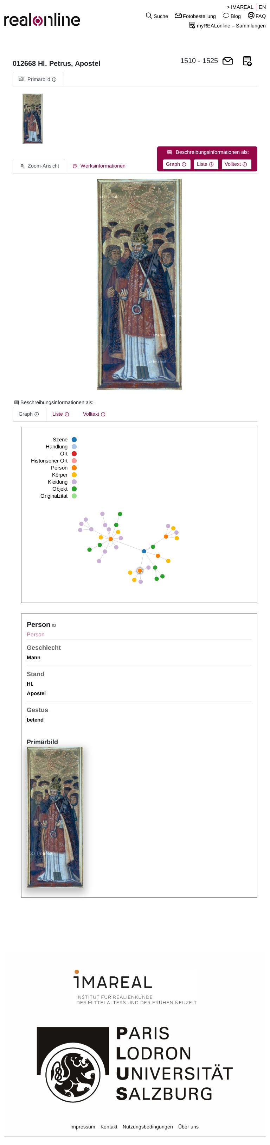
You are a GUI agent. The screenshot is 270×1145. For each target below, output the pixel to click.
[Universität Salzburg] (135, 1064)
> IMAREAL (240, 7)
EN (262, 7)
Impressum (82, 1127)
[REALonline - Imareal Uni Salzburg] (45, 16)
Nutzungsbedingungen (148, 1127)
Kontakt (109, 1127)
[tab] (38, 79)
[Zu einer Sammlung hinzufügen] (247, 61)
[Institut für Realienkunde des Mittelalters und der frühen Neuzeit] (135, 987)
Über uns (188, 1127)
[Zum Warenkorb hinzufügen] (228, 61)
